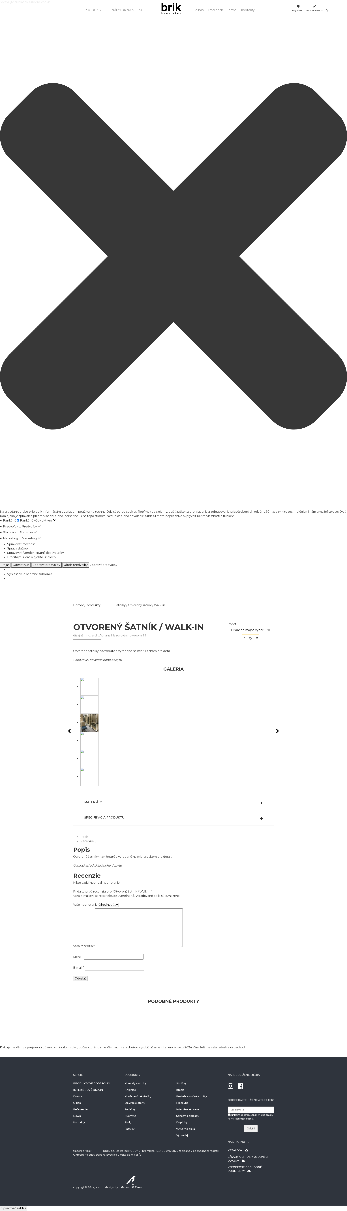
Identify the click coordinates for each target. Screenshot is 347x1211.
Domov (78, 605)
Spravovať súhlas (13, 1208)
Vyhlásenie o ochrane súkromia (29, 574)
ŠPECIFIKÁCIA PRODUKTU (104, 817)
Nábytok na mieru (127, 10)
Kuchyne (130, 1116)
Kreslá (180, 1090)
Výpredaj (182, 1135)
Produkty (93, 10)
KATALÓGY (235, 1150)
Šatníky (120, 605)
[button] (173, 257)
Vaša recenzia (84, 946)
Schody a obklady (187, 1116)
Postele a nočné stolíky (191, 1096)
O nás (199, 10)
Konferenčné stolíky (138, 1096)
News (232, 10)
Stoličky (181, 1083)
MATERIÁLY (93, 802)
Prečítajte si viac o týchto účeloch (31, 557)
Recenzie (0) (89, 841)
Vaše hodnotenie (85, 904)
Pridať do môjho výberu (248, 630)
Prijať (5, 565)
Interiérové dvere (187, 1109)
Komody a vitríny (136, 1083)
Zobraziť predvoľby (46, 565)
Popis (84, 837)
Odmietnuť (21, 565)
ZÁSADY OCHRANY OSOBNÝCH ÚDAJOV (248, 1158)
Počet (232, 624)
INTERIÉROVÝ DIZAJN (88, 1090)
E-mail (78, 967)
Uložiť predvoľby (76, 565)
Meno (78, 957)
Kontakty (247, 10)
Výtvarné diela (185, 1129)
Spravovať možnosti (21, 544)
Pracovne (182, 1103)
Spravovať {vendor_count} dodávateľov (35, 553)
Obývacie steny (135, 1103)
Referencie (216, 10)
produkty (93, 605)
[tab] (177, 837)
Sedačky (130, 1109)
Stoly (128, 1122)
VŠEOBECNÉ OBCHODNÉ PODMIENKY (245, 1169)
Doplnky (181, 1122)
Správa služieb (17, 548)
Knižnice (130, 1090)
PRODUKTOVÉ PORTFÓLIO (91, 1083)
